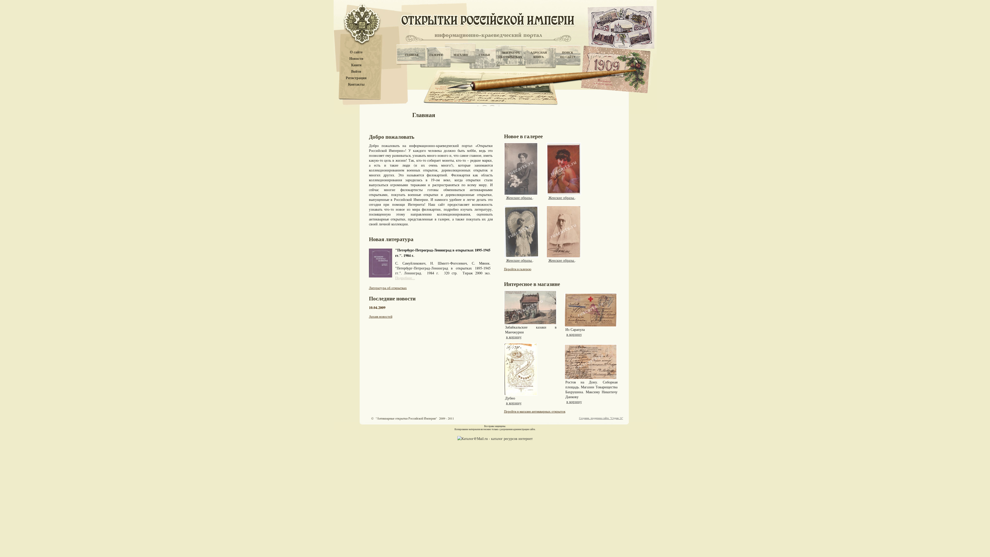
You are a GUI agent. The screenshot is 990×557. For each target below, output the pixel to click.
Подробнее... (405, 277)
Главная (411, 54)
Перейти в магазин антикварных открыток (534, 411)
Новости (356, 59)
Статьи (484, 54)
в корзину (514, 336)
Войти (356, 71)
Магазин (460, 54)
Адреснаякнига (539, 55)
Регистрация (356, 78)
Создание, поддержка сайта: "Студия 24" (601, 418)
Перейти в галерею (517, 269)
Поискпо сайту (567, 55)
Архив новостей (380, 316)
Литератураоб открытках (510, 55)
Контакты (356, 84)
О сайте (356, 52)
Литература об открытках (388, 287)
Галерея (436, 54)
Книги (356, 65)
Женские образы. (519, 197)
